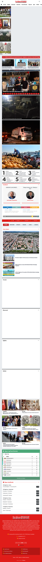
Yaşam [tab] (24, 224)
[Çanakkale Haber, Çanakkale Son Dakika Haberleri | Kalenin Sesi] (20, 1)
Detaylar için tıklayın (21, 478)
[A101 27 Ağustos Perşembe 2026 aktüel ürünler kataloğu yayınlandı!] (8, 272)
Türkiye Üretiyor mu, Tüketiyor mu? (30, 188)
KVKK (17, 557)
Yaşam (7, 177)
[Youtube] (22, 543)
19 (36, 93)
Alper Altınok (30, 200)
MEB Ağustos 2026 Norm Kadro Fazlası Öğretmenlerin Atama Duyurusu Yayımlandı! (35, 180)
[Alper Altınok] (30, 195)
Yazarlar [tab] (5, 184)
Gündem (18, 4)
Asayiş (4, 4)
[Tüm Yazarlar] (38, 184)
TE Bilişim (23, 560)
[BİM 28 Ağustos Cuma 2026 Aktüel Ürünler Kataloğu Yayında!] (8, 265)
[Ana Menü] (2, 1)
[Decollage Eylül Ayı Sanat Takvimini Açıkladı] (30, 436)
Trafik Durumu (25, 549)
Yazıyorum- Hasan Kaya (12, 200)
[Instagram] (20, 543)
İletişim (14, 557)
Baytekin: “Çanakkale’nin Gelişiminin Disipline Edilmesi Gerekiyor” (9, 180)
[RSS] (26, 543)
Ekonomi (13, 4)
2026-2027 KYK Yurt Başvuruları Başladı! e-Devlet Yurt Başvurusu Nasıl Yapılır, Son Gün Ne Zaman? (22, 173)
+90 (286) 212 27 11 (21, 536)
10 (20, 93)
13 (25, 93)
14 (27, 93)
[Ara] (39, 1)
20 (38, 93)
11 (21, 93)
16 (31, 93)
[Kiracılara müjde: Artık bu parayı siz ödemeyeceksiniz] (8, 257)
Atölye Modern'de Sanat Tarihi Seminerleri (30, 412)
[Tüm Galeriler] (38, 229)
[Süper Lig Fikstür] (38, 482)
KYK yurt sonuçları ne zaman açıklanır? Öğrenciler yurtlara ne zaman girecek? (35, 173)
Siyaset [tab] (18, 224)
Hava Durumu (6, 549)
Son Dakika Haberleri (7, 553)
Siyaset (30, 4)
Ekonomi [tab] (12, 224)
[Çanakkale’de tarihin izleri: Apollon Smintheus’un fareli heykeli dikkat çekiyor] (30, 420)
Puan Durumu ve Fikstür (8, 551)
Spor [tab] (30, 224)
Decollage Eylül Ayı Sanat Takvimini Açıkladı (30, 444)
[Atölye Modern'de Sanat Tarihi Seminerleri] (30, 405)
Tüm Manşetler (25, 551)
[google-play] (21, 545)
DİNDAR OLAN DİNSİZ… (12, 187)
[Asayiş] (38, 279)
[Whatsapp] (24, 543)
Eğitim (8, 4)
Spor (34, 4)
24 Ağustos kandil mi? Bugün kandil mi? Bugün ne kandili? (23, 180)
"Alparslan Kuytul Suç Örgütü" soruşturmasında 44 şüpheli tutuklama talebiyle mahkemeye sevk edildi (10, 445)
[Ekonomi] (38, 310)
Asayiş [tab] (5, 224)
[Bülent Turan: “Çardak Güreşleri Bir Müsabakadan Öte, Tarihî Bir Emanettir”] (11, 405)
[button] (3, 82)
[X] (18, 543)
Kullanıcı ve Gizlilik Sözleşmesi (24, 557)
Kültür (37, 4)
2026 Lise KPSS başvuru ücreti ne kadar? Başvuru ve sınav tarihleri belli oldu (9, 173)
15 (29, 93)
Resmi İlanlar (24, 4)
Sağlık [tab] (36, 224)
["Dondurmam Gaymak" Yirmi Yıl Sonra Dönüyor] (11, 420)
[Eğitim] (38, 340)
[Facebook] (16, 543)
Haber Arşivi (25, 553)
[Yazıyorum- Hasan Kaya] (12, 195)
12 (23, 93)
